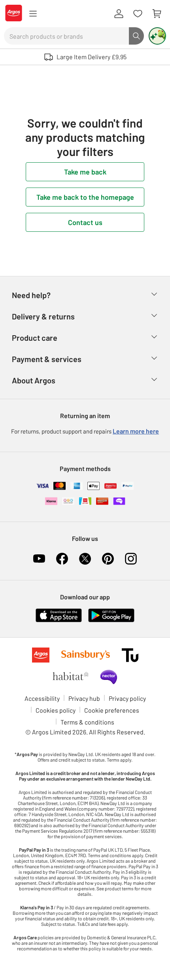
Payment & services (46, 359)
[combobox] (66, 36)
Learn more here (136, 431)
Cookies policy (56, 710)
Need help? (31, 295)
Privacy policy (127, 698)
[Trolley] (156, 13)
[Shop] (32, 13)
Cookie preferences (111, 710)
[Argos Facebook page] (62, 558)
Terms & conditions (87, 722)
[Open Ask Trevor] (157, 36)
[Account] (118, 13)
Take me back (85, 171)
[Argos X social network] (85, 558)
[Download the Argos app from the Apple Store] (59, 620)
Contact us (85, 222)
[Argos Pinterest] (107, 558)
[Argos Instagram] (130, 558)
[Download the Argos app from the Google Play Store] (111, 620)
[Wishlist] (137, 13)
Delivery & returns (43, 316)
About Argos (33, 380)
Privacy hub (84, 698)
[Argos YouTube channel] (39, 558)
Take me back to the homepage (85, 197)
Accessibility (42, 698)
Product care (34, 337)
